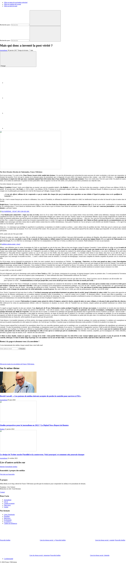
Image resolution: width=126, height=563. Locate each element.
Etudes (2, 429)
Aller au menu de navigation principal (15, 2)
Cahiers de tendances (10, 523)
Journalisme (9, 466)
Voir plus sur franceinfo (7, 474)
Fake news (7, 505)
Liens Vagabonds (9, 514)
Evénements (8, 520)
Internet (2, 466)
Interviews (7, 518)
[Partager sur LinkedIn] (18, 113)
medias (15, 466)
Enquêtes (7, 516)
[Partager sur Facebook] (18, 83)
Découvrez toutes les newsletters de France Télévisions (17, 364)
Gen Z (6, 501)
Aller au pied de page (10, 6)
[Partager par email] (18, 128)
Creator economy (9, 503)
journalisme (4, 50)
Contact (2, 492)
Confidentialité (8, 559)
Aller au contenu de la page (12, 4)
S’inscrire (22, 348)
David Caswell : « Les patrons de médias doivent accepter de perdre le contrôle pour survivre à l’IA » (40, 396)
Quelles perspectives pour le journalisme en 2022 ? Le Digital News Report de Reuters (34, 425)
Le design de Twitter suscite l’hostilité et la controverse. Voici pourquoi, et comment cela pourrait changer (42, 454)
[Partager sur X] (18, 98)
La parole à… (8, 521)
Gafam (6, 507)
